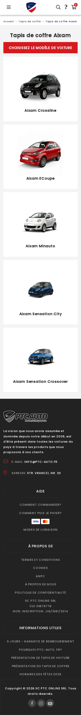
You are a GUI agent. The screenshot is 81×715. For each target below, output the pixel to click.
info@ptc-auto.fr (40, 462)
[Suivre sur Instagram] (41, 703)
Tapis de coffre (29, 21)
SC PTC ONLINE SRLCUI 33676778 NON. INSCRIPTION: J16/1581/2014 (40, 606)
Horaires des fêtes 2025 (40, 674)
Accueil (8, 21)
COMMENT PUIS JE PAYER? (40, 513)
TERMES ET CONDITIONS (40, 560)
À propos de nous (40, 584)
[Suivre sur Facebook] (32, 703)
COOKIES (40, 568)
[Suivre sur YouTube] (50, 703)
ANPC (40, 576)
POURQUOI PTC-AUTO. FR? (40, 650)
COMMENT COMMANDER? (40, 505)
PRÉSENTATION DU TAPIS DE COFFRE (41, 666)
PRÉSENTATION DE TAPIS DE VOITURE (40, 658)
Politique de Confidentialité (40, 592)
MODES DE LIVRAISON (40, 530)
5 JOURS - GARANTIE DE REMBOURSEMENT (40, 641)
